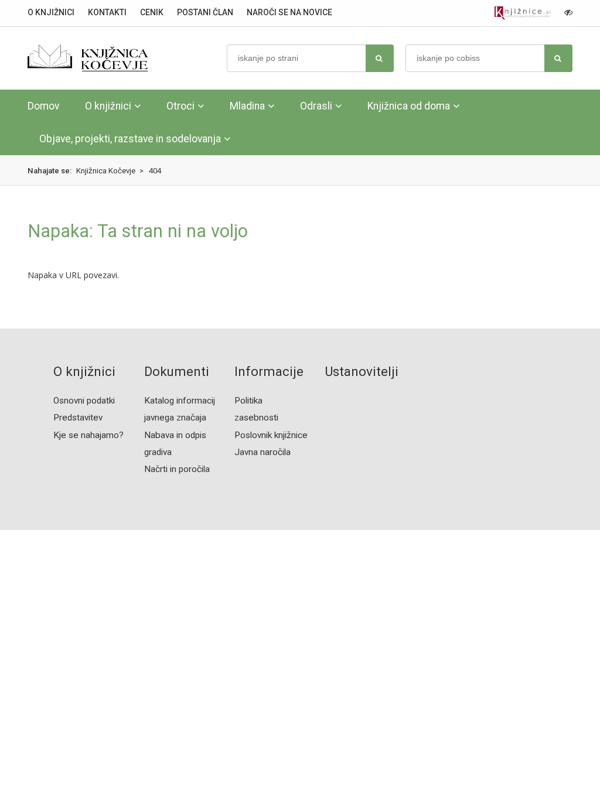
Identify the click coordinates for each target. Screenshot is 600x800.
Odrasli (316, 106)
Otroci (180, 106)
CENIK (151, 12)
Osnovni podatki (84, 400)
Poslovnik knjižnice (271, 435)
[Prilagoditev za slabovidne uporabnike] (568, 12)
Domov (43, 106)
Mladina (247, 106)
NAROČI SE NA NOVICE (289, 12)
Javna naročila (262, 452)
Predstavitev (78, 417)
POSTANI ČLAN (205, 12)
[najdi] (380, 58)
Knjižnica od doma (408, 106)
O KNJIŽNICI (51, 12)
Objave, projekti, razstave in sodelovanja (130, 139)
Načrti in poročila (177, 469)
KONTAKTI (107, 12)
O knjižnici (108, 106)
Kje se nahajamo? (88, 435)
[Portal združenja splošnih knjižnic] (522, 13)
